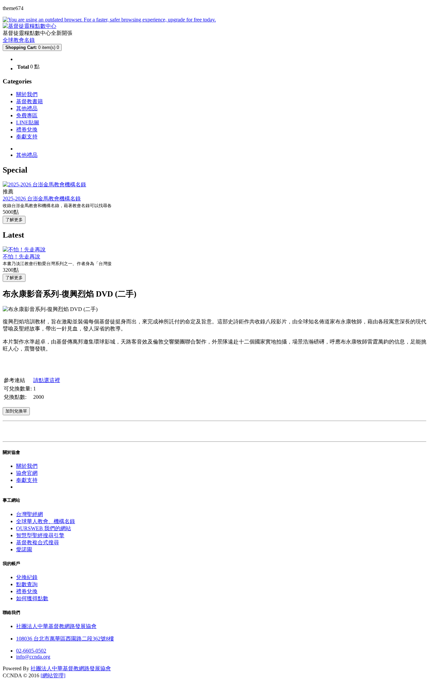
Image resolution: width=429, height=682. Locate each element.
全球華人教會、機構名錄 (45, 521)
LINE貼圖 (27, 122)
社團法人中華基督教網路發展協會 (56, 626)
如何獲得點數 (32, 598)
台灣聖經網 (29, 514)
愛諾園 (24, 549)
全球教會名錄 (19, 40)
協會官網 (27, 473)
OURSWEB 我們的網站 (43, 528)
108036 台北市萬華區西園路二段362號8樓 (65, 638)
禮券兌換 (27, 129)
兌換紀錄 (27, 577)
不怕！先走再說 (21, 256)
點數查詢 (27, 584)
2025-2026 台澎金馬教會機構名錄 (42, 198)
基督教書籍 (29, 101)
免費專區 (27, 115)
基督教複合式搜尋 (37, 542)
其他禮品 (27, 108)
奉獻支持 (27, 136)
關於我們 (27, 94)
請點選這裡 (46, 380)
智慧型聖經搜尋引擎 (40, 535)
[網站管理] (53, 675)
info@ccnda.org (33, 657)
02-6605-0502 (31, 651)
